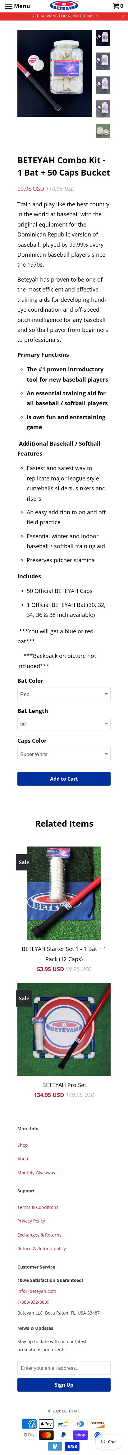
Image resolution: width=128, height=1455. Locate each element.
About (23, 1159)
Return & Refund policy (41, 1248)
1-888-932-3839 (33, 1302)
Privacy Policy (31, 1221)
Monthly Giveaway (36, 1173)
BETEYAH (70, 1411)
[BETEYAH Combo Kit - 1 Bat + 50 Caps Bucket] (54, 73)
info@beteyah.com (36, 1291)
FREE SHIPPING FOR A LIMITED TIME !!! (64, 16)
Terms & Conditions (37, 1207)
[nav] (17, 6)
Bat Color (30, 680)
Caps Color (32, 740)
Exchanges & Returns (39, 1235)
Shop (22, 1145)
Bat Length (32, 710)
